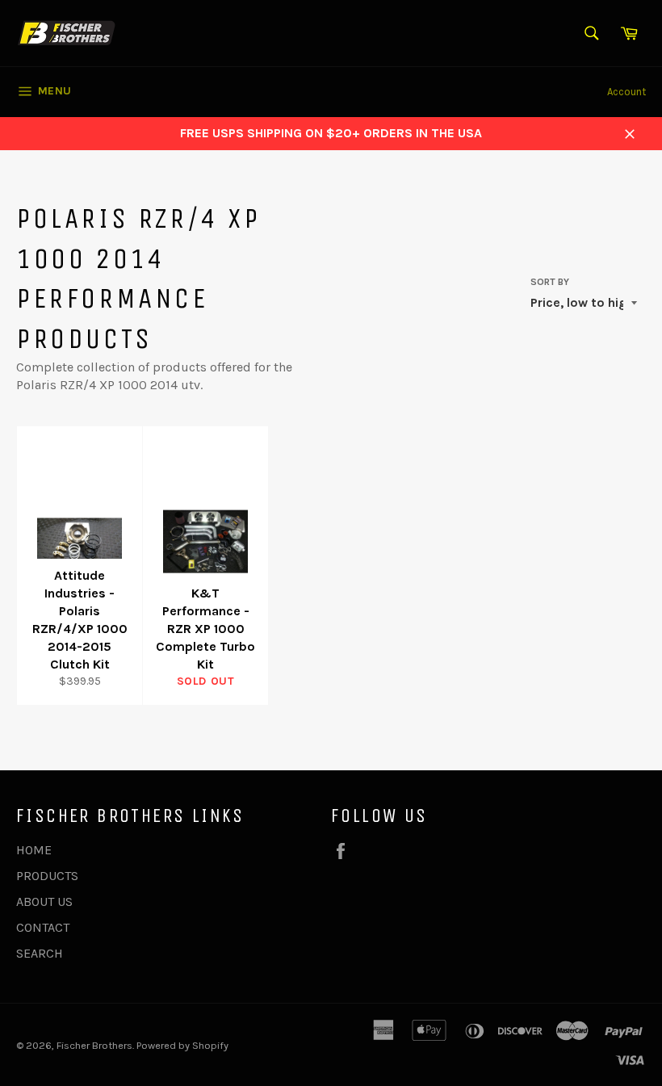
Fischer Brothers (94, 1045)
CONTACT (42, 927)
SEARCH (39, 953)
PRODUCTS (47, 875)
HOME (34, 849)
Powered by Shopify (182, 1045)
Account (626, 92)
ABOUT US (44, 901)
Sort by (549, 281)
